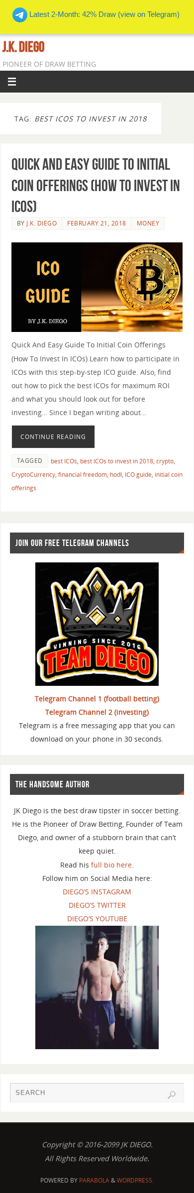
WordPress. (135, 1180)
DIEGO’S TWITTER (97, 905)
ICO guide (138, 474)
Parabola (94, 1180)
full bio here (111, 864)
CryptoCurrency (33, 474)
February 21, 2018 (96, 223)
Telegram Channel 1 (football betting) (97, 698)
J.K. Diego (23, 47)
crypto (165, 461)
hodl (116, 474)
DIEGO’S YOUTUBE (97, 918)
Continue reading (53, 436)
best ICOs (64, 461)
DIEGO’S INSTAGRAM (97, 891)
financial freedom (82, 474)
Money (148, 223)
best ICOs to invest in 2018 (116, 461)
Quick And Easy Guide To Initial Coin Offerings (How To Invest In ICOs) (95, 185)
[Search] (172, 1095)
